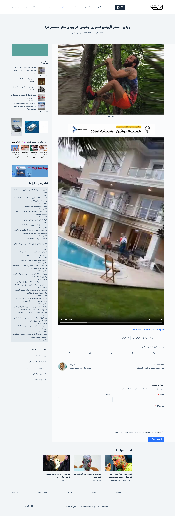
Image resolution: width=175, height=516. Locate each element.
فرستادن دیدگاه (156, 439)
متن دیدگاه (159, 406)
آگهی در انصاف (42, 493)
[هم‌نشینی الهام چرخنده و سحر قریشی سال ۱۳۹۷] (56, 463)
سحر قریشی (124, 338)
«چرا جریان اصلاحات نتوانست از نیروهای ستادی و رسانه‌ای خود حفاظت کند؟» (25, 106)
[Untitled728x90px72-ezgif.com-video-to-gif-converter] (111, 129)
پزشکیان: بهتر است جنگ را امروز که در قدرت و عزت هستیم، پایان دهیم (30, 319)
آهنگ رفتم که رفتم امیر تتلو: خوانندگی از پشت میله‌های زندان (119, 476)
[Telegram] (111, 353)
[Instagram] (28, 506)
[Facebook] (153, 353)
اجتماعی (87, 7)
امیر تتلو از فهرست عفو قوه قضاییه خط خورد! (87, 476)
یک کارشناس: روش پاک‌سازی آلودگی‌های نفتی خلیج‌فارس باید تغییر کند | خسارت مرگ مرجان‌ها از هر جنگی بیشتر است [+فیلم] (30, 309)
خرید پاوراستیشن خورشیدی (35, 367)
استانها (35, 7)
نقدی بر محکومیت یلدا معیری (36, 206)
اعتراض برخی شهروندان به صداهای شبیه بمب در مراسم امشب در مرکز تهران (30, 253)
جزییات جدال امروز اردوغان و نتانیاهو (34, 260)
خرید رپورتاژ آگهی (39, 373)
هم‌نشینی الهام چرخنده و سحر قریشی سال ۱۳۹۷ (58, 476)
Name (161, 394)
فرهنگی (62, 7)
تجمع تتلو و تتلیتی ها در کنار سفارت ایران (148, 329)
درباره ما (118, 493)
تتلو (161, 338)
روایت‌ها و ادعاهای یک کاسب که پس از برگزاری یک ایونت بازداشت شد (24, 70)
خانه (110, 7)
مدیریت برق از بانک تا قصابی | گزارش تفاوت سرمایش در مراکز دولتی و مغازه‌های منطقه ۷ (31, 283)
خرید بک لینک (40, 379)
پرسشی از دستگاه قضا (28, 78)
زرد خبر (79, 33)
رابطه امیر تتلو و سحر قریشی (144, 338)
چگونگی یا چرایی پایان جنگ (37, 238)
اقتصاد (74, 7)
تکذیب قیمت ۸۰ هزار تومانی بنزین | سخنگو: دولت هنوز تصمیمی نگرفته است (31, 300)
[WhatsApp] (90, 353)
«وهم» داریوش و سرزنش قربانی (35, 219)
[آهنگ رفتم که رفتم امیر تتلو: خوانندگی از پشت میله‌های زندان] (118, 463)
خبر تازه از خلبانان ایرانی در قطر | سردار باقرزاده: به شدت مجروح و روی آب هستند (30, 232)
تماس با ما (70, 493)
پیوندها (94, 493)
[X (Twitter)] (132, 353)
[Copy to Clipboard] (69, 353)
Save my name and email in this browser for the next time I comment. (138, 432)
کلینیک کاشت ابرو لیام (37, 361)
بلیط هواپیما (41, 355)
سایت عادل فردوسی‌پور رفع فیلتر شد (34, 225)
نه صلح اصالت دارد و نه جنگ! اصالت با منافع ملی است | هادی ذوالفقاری (31, 292)
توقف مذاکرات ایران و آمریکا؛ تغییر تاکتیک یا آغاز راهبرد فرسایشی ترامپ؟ (30, 199)
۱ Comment (115, 480)
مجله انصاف (47, 7)
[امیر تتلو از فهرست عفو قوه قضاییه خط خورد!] (87, 463)
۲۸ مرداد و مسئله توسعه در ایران (24, 87)
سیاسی (100, 7)
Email (107, 394)
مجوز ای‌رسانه (15, 493)
